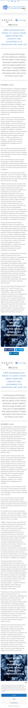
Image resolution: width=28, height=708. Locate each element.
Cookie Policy (10, 706)
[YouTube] (12, 1)
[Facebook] (8, 1)
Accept (14, 695)
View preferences (14, 702)
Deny (14, 699)
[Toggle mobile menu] (25, 10)
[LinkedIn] (15, 1)
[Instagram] (18, 1)
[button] (26, 682)
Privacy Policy (16, 706)
